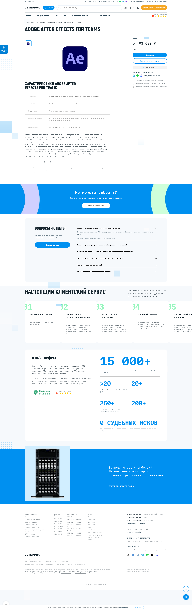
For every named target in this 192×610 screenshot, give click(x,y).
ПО (94, 16)
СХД (56, 16)
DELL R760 (58, 518)
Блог (90, 527)
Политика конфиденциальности (138, 569)
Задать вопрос (150, 67)
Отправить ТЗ (4, 51)
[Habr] (138, 555)
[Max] (126, 1)
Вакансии (91, 525)
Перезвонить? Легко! (136, 523)
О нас (90, 514)
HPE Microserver (74, 517)
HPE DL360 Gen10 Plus (74, 529)
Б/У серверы (30, 534)
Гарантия (91, 519)
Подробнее (123, 607)
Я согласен (138, 607)
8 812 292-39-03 (134, 520)
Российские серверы (33, 517)
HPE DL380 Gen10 (74, 533)
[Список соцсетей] (186, 589)
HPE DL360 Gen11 (74, 522)
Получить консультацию (96, 205)
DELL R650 (58, 531)
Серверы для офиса (32, 527)
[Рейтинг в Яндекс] (63, 392)
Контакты (91, 517)
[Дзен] (152, 555)
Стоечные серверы (32, 519)
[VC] (128, 555)
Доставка (91, 522)
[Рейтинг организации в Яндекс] (159, 16)
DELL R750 (58, 521)
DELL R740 (58, 524)
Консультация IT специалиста (154, 7)
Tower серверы (31, 522)
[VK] (133, 555)
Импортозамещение (80, 16)
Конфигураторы (43, 16)
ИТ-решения (105, 16)
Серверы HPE (72, 514)
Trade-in (91, 530)
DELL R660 (58, 529)
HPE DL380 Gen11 (74, 519)
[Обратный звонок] (186, 597)
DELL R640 (58, 534)
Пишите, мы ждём (134, 532)
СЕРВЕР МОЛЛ (92, 584)
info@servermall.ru (109, 1)
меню (51, 8)
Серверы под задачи (33, 537)
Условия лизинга (95, 535)
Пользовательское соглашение (138, 571)
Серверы (28, 16)
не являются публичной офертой (49, 571)
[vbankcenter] (42, 392)
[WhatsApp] (120, 1)
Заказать (150, 55)
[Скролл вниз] (6, 604)
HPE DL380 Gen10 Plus (74, 525)
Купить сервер (31, 514)
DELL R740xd (59, 526)
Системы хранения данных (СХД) (35, 530)
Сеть (65, 16)
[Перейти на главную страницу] (33, 8)
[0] (125, 7)
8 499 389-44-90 (134, 517)
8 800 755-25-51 (137, 1)
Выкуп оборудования (96, 532)
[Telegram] (123, 1)
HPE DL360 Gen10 (74, 536)
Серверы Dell (57, 515)
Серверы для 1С (31, 525)
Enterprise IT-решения (94, 538)
